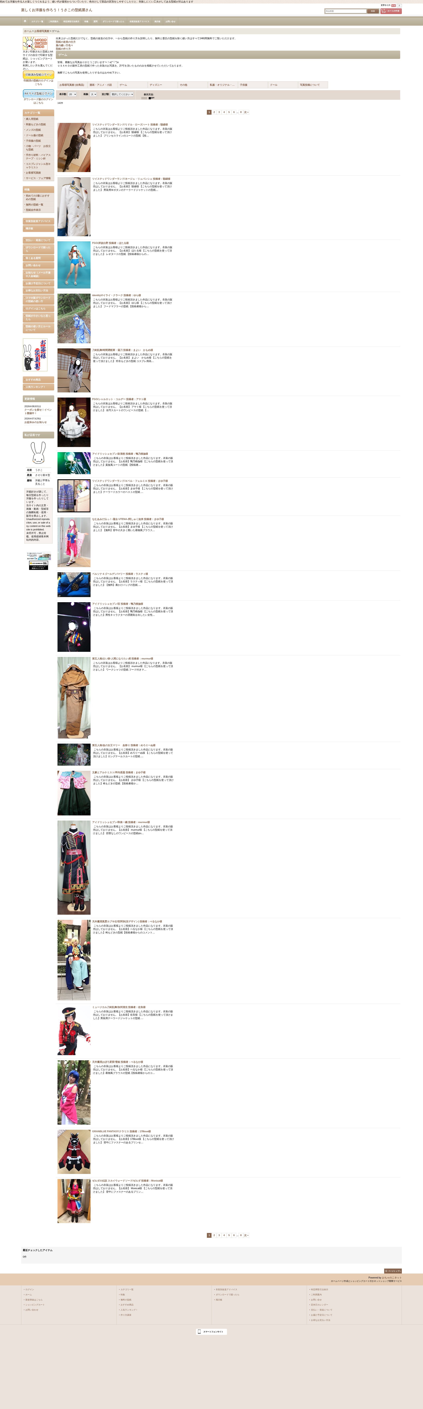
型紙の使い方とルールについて (38, 328)
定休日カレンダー (319, 1305)
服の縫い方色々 (64, 45)
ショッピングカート (35, 1305)
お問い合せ (316, 1300)
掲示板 (29, 228)
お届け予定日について (38, 283)
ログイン (29, 1289)
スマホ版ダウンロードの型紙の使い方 (38, 299)
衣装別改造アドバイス (38, 221)
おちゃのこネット (392, 1277)
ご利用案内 (316, 1295)
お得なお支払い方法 (37, 290)
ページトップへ (394, 1271)
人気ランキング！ (36, 387)
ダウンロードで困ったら (38, 249)
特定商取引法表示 (319, 1289)
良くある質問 (33, 258)
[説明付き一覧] (152, 98)
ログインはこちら (36, 308)
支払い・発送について (38, 240)
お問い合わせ (33, 265)
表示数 (63, 94)
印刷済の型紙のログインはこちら (38, 82)
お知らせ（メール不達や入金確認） (38, 274)
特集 (123, 1295)
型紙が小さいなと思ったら (38, 317)
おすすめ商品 (33, 379)
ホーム (28, 1295)
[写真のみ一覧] (145, 98)
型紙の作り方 (63, 48)
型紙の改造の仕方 (66, 42)
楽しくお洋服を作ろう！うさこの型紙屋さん (57, 10)
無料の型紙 (126, 1300)
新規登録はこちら (34, 1300)
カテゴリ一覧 (127, 1289)
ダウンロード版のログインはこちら (38, 101)
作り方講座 (126, 1315)
